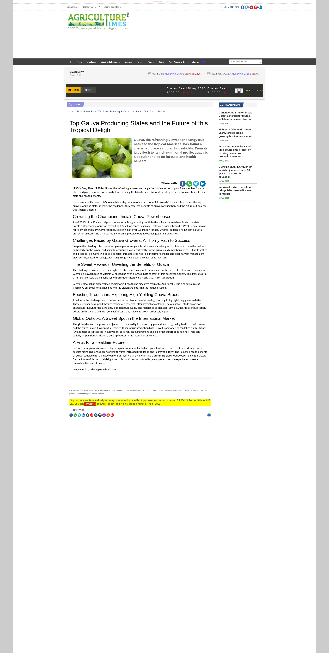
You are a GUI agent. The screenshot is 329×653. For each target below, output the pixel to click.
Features (91, 61)
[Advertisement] (197, 34)
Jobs (161, 61)
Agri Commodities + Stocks (184, 61)
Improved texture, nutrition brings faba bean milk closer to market (235, 190)
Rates (140, 61)
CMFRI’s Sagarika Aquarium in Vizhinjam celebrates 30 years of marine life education (235, 171)
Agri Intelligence (110, 61)
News (79, 61)
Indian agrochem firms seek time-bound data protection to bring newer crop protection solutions (235, 151)
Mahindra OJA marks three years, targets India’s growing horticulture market (235, 133)
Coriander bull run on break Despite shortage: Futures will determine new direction (235, 116)
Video (151, 61)
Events (128, 61)
